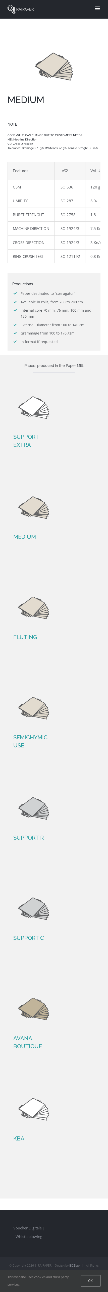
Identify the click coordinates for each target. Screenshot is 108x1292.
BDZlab (74, 1265)
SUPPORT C (28, 938)
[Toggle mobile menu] (97, 8)
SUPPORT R (28, 837)
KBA (18, 1138)
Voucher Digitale (27, 1227)
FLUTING (25, 637)
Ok (90, 1280)
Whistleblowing (29, 1236)
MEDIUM (24, 537)
